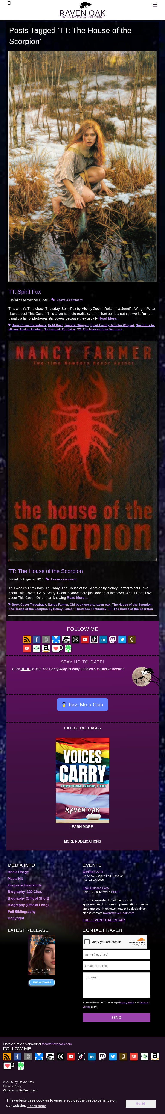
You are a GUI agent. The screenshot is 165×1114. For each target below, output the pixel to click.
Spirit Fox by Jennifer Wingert (112, 325)
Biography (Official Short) (28, 898)
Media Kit (15, 878)
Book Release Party (95, 887)
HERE (26, 669)
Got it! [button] (140, 1103)
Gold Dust (55, 325)
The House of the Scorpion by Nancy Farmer (40, 609)
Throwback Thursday (60, 329)
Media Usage (18, 872)
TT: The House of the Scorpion (99, 329)
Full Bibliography (22, 912)
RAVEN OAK (82, 13)
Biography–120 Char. (25, 892)
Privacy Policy (126, 1002)
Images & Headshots (25, 885)
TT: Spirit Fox (24, 291)
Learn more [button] (37, 1106)
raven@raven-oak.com (118, 913)
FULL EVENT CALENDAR (103, 920)
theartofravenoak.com (57, 1044)
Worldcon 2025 (92, 871)
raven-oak (103, 604)
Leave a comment (69, 299)
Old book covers (82, 604)
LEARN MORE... (83, 827)
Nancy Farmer (58, 604)
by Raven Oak (24, 1082)
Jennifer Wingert (76, 325)
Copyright (16, 918)
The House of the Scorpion (132, 604)
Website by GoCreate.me (20, 1090)
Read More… (109, 318)
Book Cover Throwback (29, 325)
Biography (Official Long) (28, 905)
